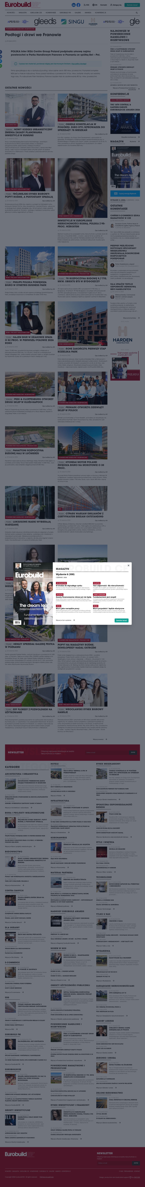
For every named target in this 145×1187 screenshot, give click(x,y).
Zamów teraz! (121, 620)
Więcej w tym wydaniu (65, 620)
